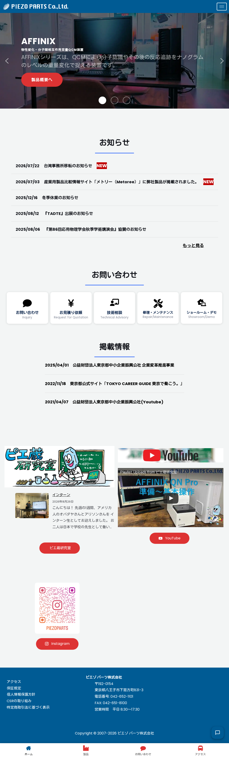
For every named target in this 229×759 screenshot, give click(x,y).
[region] (114, 61)
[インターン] (32, 505)
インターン (61, 494)
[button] (7, 60)
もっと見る (193, 246)
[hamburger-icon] (222, 6)
